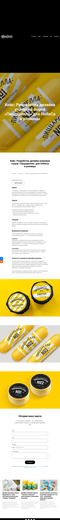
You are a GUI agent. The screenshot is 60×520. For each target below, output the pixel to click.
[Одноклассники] (1, 261)
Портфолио (45, 36)
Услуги (39, 36)
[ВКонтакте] (1, 258)
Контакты (56, 36)
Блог (51, 36)
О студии (33, 36)
